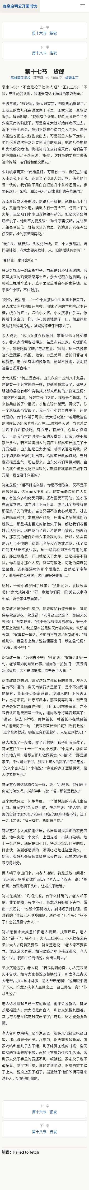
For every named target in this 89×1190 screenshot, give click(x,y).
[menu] (83, 6)
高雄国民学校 (21, 78)
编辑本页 (72, 78)
